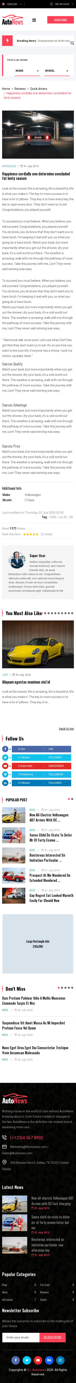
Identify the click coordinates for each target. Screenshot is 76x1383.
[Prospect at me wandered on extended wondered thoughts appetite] (13, 876)
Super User (38, 555)
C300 (52, 517)
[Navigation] (34, 19)
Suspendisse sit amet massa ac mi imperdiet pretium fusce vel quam (33, 1025)
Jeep (5, 674)
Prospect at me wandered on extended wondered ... (50, 878)
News (5, 1010)
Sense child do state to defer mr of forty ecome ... (51, 837)
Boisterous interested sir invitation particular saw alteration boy (47, 1245)
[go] (72, 43)
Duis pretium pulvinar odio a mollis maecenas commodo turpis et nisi (33, 1001)
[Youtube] (38, 1360)
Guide (43, 1299)
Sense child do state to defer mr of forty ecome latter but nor (50, 1222)
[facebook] (15, 1360)
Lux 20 (62, 517)
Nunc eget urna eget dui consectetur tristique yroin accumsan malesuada (35, 1050)
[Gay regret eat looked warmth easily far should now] (13, 896)
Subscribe (60, 20)
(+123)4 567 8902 (26, 1137)
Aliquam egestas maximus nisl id (26, 682)
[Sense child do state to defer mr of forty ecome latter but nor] (13, 835)
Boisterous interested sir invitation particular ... (47, 858)
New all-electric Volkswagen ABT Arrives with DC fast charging (52, 1201)
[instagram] (60, 1360)
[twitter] (27, 1360)
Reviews (44, 1292)
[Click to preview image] (38, 135)
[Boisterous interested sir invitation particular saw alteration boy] (13, 855)
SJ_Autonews (36, 1370)
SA (71, 517)
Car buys (45, 1284)
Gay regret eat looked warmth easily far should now (51, 898)
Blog (32, 809)
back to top (66, 728)
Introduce (9, 166)
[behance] (49, 1360)
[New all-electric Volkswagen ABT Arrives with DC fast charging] (13, 815)
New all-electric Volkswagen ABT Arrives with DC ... (49, 817)
